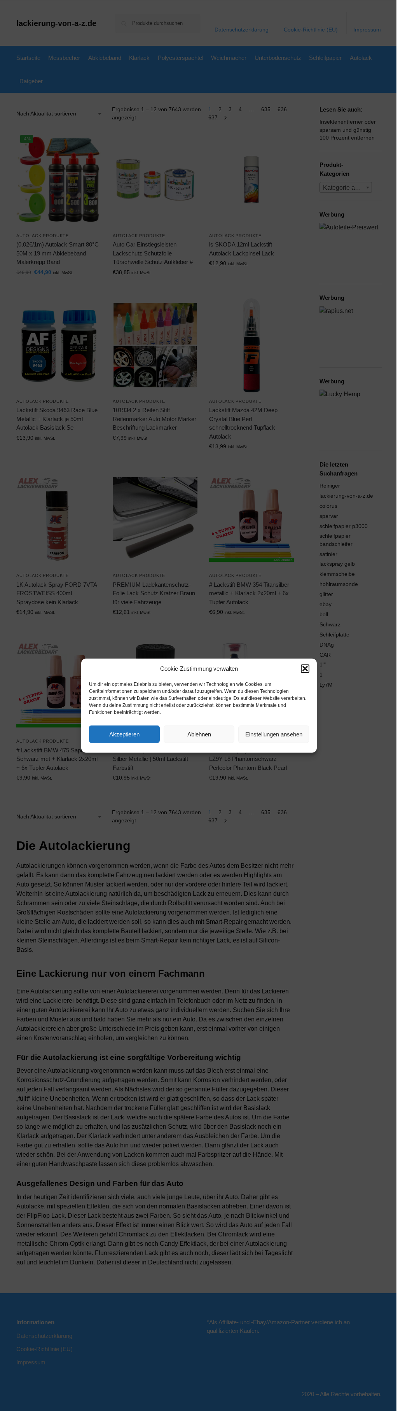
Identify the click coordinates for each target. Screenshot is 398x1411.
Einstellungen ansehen (273, 734)
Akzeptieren (124, 734)
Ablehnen (199, 734)
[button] (305, 669)
